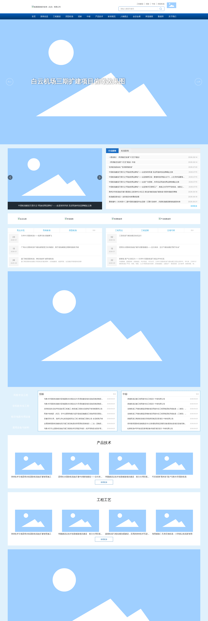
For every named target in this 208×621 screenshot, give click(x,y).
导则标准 (47, 230)
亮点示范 (21, 230)
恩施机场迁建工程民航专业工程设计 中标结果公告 (146, 399)
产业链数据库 (179, 219)
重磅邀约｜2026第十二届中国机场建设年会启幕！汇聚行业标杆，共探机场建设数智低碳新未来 (144, 202)
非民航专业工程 (20, 405)
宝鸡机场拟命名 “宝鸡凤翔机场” (121, 167)
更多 (114, 394)
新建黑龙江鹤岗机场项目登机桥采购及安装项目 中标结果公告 (150, 419)
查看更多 (194, 206)
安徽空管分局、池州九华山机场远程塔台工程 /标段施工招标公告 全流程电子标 (73, 419)
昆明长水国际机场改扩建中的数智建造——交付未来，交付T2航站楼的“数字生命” (149, 247)
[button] (198, 81)
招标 (147, 4)
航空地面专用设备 (20, 416)
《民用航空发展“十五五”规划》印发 (122, 162)
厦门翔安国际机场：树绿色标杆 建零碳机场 (37, 259)
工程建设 (140, 4)
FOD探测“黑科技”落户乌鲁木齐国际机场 (169, 476)
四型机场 (73, 230)
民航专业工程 (21, 395)
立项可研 (171, 230)
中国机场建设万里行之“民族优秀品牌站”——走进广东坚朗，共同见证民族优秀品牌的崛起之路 (144, 182)
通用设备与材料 (20, 427)
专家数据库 (132, 219)
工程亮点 (119, 230)
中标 (153, 4)
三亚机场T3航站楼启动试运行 (130, 236)
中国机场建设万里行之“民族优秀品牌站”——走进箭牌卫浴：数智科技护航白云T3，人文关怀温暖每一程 (55, 206)
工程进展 (145, 230)
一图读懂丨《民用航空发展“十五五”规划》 (124, 157)
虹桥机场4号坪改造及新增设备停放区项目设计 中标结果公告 (150, 428)
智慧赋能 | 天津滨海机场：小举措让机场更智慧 (172, 537)
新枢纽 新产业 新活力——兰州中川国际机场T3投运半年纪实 (141, 259)
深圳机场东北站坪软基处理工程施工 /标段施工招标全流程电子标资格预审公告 (73, 409)
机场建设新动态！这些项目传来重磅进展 (124, 197)
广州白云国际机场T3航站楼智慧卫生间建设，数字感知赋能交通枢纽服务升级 (50, 247)
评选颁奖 (84, 219)
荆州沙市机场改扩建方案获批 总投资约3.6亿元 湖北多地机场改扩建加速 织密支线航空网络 (143, 192)
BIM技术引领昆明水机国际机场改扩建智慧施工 (31, 476)
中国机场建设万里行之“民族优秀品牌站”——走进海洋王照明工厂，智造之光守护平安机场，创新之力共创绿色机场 (146, 187)
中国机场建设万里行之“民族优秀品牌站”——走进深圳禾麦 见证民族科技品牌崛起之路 (141, 172)
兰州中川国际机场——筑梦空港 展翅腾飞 (36, 236)
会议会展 (37, 219)
